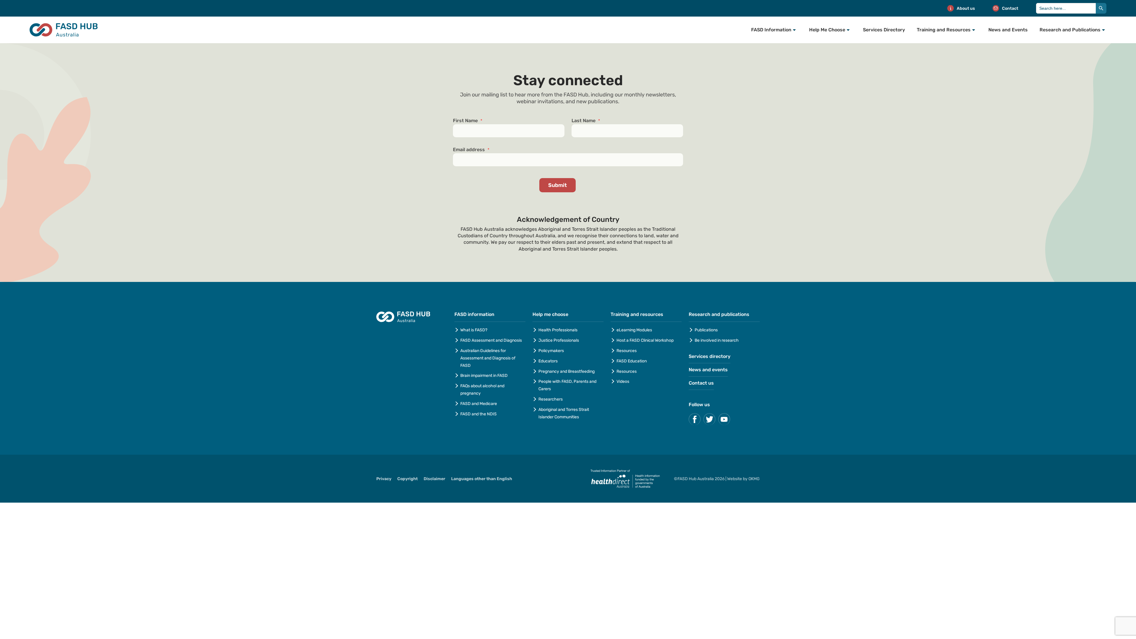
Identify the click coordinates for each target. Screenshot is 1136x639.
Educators (548, 361)
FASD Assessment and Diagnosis (491, 340)
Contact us (701, 383)
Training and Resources (944, 30)
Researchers (550, 399)
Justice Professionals (559, 340)
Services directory (709, 356)
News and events (708, 369)
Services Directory (884, 30)
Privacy (383, 478)
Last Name (586, 120)
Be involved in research (717, 340)
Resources (627, 350)
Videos (623, 381)
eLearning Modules (634, 330)
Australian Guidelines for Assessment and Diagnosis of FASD (487, 358)
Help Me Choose (827, 30)
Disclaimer (434, 478)
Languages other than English (481, 478)
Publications (706, 330)
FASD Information (771, 30)
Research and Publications (1070, 30)
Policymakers (551, 350)
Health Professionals (557, 330)
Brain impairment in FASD (484, 375)
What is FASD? (473, 330)
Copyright (407, 478)
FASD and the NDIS (478, 414)
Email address (471, 149)
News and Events (1008, 30)
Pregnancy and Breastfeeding (566, 371)
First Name (467, 120)
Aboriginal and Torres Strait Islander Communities (563, 413)
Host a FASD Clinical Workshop (645, 340)
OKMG (754, 478)
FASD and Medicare (478, 403)
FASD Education (632, 361)
